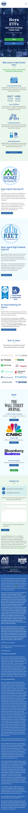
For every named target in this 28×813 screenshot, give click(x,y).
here (16, 584)
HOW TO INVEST (14, 152)
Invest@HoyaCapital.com (13, 492)
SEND (5, 530)
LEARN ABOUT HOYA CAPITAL (8, 329)
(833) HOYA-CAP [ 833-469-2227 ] (14, 489)
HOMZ (14, 39)
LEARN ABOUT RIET (6, 275)
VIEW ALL (14, 470)
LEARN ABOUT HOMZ (7, 213)
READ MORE (14, 420)
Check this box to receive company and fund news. (13, 525)
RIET (14, 43)
